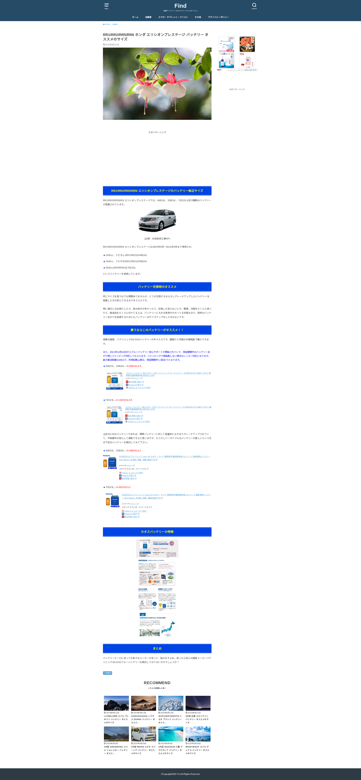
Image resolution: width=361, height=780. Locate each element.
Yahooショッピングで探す (139, 388)
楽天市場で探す (135, 382)
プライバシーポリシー (218, 17)
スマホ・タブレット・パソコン (173, 17)
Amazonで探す (134, 385)
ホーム (135, 17)
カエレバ (138, 378)
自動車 (148, 17)
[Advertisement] (157, 154)
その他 (198, 17)
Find (180, 6)
